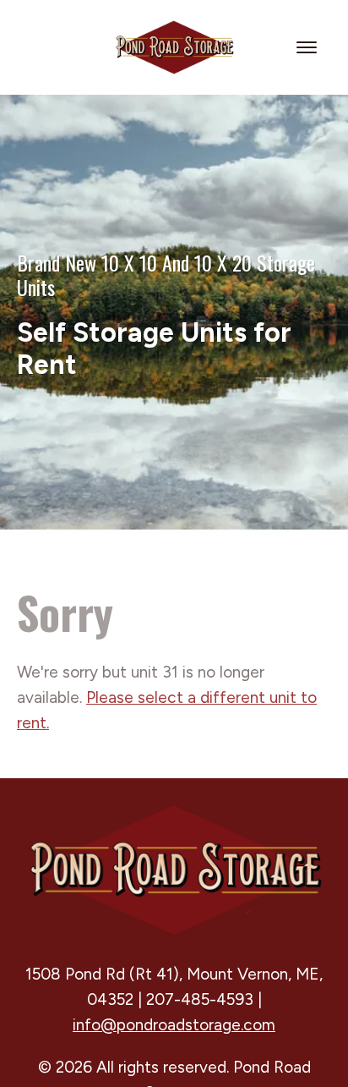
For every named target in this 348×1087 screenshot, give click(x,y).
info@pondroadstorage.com (174, 1025)
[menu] (309, 47)
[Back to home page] (174, 46)
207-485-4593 (199, 999)
